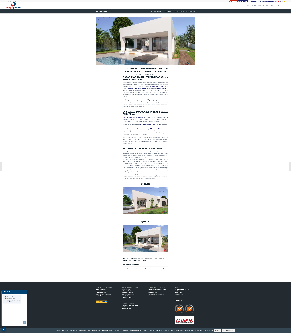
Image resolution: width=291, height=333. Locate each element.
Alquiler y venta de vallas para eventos (131, 307)
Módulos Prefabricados (127, 291)
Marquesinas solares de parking (156, 294)
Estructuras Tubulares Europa (182, 289)
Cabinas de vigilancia (127, 297)
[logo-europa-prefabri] (13, 5)
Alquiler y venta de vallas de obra (130, 305)
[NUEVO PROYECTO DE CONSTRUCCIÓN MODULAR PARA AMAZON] (1, 166)
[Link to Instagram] (8, 1)
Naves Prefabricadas (127, 295)
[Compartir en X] (136, 269)
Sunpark (177, 295)
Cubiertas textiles (152, 292)
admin (153, 74)
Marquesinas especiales (154, 295)
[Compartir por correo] (163, 269)
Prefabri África (178, 291)
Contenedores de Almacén (128, 294)
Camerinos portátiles (101, 292)
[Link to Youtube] (13, 1)
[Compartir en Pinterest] (145, 269)
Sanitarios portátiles (101, 289)
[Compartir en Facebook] (127, 269)
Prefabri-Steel (178, 292)
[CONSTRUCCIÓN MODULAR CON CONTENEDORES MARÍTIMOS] (290, 166)
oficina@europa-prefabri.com (269, 1)
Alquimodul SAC (179, 294)
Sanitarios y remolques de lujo (103, 294)
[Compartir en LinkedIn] (154, 269)
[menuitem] (239, 1)
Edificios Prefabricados (127, 292)
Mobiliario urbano (126, 308)
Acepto (217, 330)
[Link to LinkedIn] (11, 1)
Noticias (147, 74)
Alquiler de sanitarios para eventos (104, 295)
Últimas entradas (101, 11)
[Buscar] (283, 5)
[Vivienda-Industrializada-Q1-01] (145, 41)
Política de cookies (228, 330)
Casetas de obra (126, 289)
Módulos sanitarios (100, 291)
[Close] (25, 292)
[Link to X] (15, 1)
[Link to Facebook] (6, 1)
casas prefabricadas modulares (157, 86)
